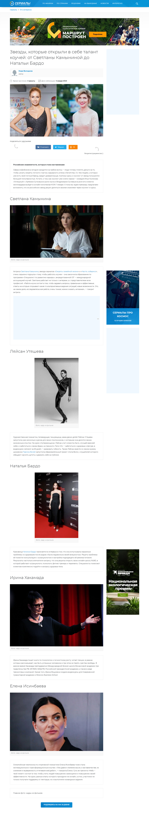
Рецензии (75, 3)
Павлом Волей (29, 452)
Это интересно (26, 10)
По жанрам (48, 3)
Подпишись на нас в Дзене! (56, 804)
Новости (105, 3)
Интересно (117, 3)
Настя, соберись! (89, 271)
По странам (62, 3)
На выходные (90, 3)
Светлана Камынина (30, 271)
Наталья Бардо (29, 552)
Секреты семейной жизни (67, 271)
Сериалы (13, 10)
